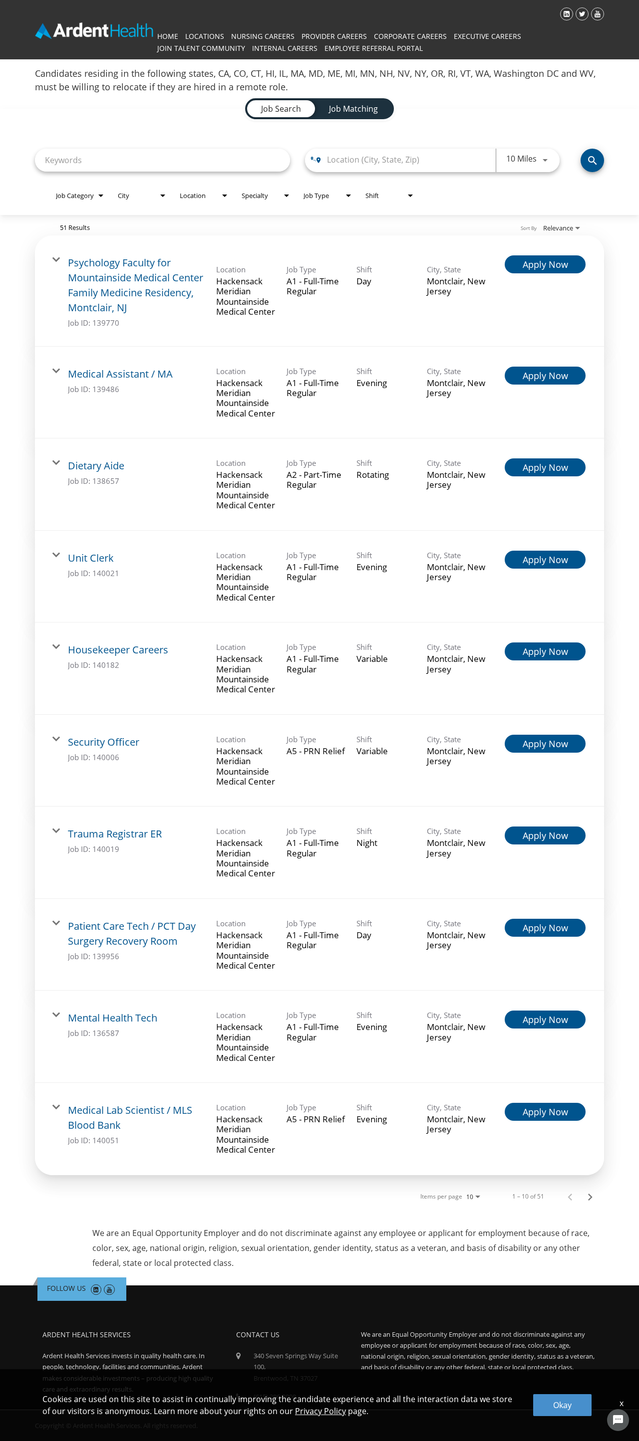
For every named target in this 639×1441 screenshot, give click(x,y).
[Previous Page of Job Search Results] (570, 1197)
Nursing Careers (263, 36)
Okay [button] (562, 1405)
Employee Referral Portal (373, 48)
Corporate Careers (410, 36)
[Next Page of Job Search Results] (590, 1197)
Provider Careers (334, 36)
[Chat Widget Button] (618, 1420)
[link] (319, 291)
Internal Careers (285, 48)
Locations (204, 36)
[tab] (281, 108)
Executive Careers (487, 36)
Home (167, 36)
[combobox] (162, 160)
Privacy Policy (320, 1411)
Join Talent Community (201, 48)
